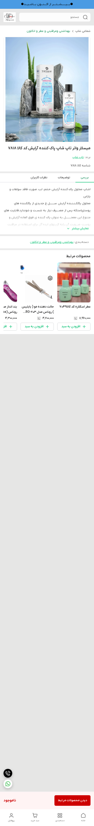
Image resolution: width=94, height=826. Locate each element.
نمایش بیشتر (80, 228)
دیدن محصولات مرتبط (72, 800)
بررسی (85, 177)
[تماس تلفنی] (7, 773)
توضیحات (64, 177)
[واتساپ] (7, 783)
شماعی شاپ (83, 31)
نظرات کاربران (39, 177)
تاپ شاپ (78, 157)
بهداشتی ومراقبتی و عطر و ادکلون (48, 31)
